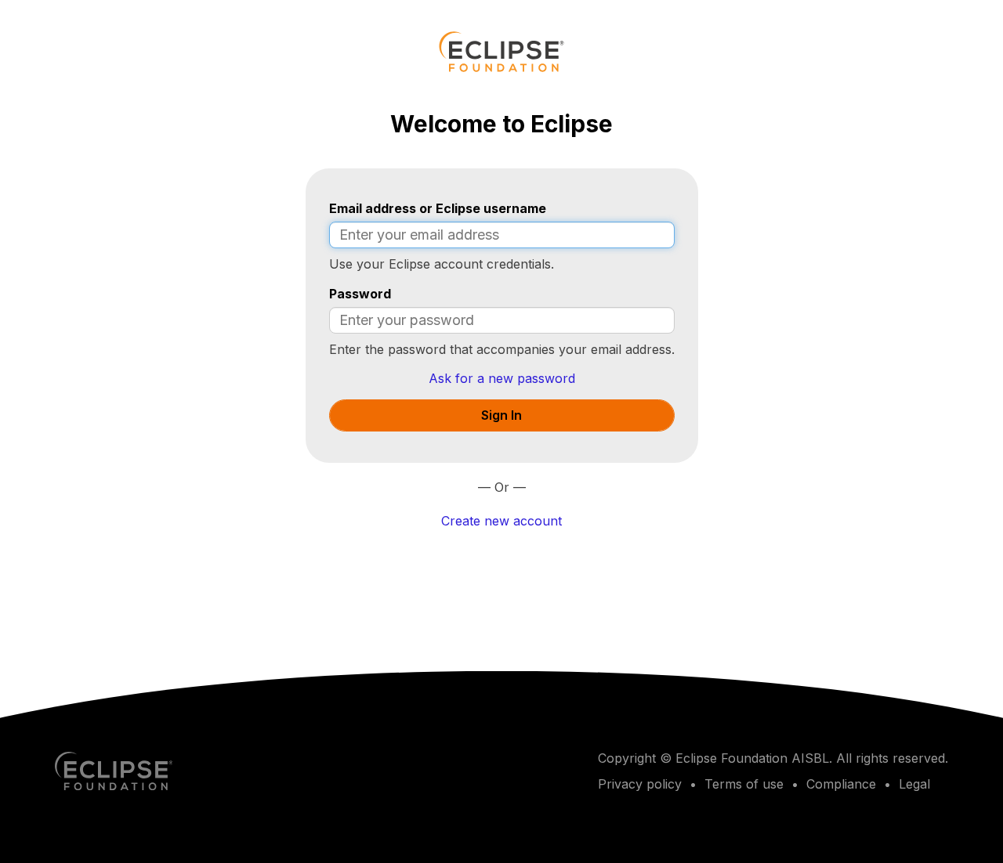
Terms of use (744, 784)
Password (360, 294)
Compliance (841, 784)
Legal (914, 784)
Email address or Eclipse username (437, 208)
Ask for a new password (502, 378)
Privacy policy (640, 784)
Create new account (501, 521)
